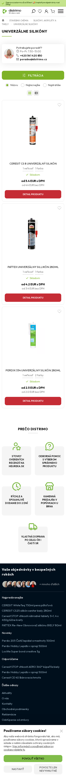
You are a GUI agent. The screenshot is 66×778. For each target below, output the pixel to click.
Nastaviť (18, 769)
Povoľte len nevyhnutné (48, 769)
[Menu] (61, 11)
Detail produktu (33, 194)
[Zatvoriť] (61, 731)
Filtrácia (36, 75)
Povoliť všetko (33, 758)
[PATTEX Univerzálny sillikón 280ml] (33, 233)
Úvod (3, 20)
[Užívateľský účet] (46, 11)
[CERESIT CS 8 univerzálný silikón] (33, 130)
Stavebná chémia (18, 20)
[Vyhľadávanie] (33, 11)
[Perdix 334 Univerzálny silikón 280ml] (33, 337)
